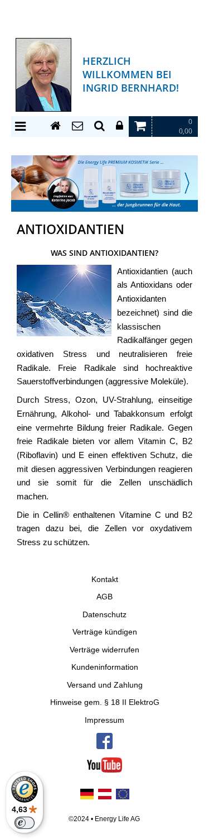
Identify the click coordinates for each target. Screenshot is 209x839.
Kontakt (104, 579)
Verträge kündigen (104, 632)
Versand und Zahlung (105, 685)
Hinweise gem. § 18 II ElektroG (104, 702)
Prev (22, 183)
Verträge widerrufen (104, 650)
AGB (104, 597)
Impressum (104, 720)
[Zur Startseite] (55, 126)
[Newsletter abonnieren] (77, 126)
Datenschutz (104, 615)
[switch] (24, 823)
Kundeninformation (104, 667)
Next (186, 183)
